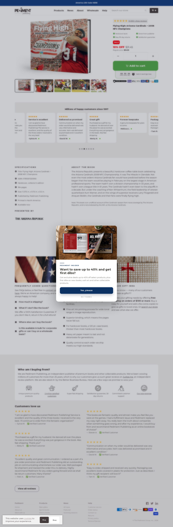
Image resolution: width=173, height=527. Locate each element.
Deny (55, 520)
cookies (28, 518)
